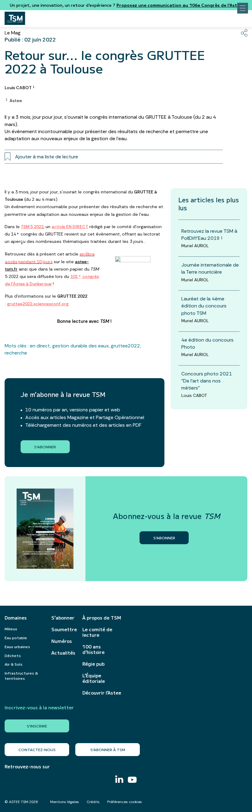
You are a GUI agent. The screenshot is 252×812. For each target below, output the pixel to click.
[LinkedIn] (119, 779)
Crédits (93, 801)
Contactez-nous (37, 749)
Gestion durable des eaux (80, 346)
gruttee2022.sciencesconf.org (38, 304)
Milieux (11, 628)
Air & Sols (13, 664)
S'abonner (45, 446)
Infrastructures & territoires (21, 675)
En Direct (40, 346)
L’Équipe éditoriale (93, 678)
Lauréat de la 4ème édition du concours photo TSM (203, 305)
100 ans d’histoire (93, 649)
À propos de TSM (101, 617)
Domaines (16, 617)
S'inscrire (37, 725)
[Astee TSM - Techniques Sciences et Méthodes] (15, 17)
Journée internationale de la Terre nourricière (210, 268)
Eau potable (16, 637)
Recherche (16, 353)
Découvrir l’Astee (101, 692)
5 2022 (32, 226)
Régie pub (93, 664)
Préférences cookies (124, 801)
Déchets (13, 655)
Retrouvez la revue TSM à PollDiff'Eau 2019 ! (209, 234)
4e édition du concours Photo (207, 343)
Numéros (61, 641)
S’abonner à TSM (107, 749)
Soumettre (63, 629)
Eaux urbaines (17, 646)
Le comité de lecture (97, 632)
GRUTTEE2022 (125, 346)
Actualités (63, 653)
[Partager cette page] (244, 33)
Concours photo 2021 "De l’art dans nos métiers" (206, 380)
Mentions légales (64, 801)
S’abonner (62, 617)
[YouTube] (132, 780)
